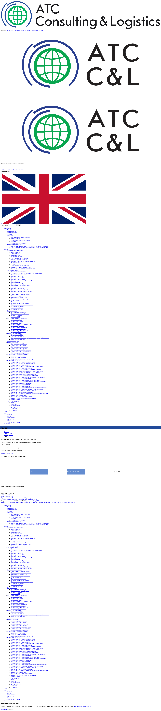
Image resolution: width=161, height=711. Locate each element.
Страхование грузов (13, 341)
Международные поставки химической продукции (25, 380)
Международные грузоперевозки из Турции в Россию (26, 273)
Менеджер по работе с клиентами (20, 240)
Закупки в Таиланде (16, 315)
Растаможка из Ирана (17, 309)
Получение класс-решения (18, 302)
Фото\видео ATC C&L (13, 422)
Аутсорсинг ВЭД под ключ (18, 357)
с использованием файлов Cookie (83, 706)
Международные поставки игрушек (21, 378)
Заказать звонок (5, 171)
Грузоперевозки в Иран (17, 288)
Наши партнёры (12, 232)
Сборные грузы (15, 255)
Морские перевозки (16, 256)
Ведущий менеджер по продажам (20, 237)
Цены (5, 411)
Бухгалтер (14, 241)
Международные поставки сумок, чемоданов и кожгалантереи (29, 387)
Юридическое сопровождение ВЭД (17, 354)
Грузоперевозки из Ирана (18, 279)
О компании (7, 228)
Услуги (6, 249)
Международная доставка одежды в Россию (23, 390)
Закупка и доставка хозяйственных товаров (23, 398)
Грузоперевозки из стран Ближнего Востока (23, 280)
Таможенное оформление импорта (21, 294)
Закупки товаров (12, 311)
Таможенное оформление (14, 293)
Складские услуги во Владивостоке (21, 350)
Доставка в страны (12, 286)
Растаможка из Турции (17, 306)
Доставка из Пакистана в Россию (20, 285)
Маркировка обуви (16, 320)
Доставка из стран (12, 270)
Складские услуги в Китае (18, 345)
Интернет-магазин (16, 407)
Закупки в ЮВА (15, 317)
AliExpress (14, 408)
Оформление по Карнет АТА (19, 297)
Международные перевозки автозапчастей (23, 362)
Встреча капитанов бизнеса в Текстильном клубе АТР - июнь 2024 (30, 246)
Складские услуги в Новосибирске (21, 351)
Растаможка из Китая (17, 308)
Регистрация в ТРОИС (17, 300)
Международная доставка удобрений (21, 383)
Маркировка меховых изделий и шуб (21, 324)
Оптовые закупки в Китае (18, 312)
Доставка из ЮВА (16, 282)
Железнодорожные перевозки (19, 258)
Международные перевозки (15, 250)
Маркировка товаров (18, 497)
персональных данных (66, 481)
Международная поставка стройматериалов (23, 374)
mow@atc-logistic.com (17, 169)
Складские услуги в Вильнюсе (19, 348)
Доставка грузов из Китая (18, 271)
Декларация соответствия (18, 339)
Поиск (18, 225)
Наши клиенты (11, 231)
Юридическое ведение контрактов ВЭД (22, 359)
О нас (9, 229)
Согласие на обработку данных (47, 502)
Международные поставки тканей (20, 365)
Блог (5, 413)
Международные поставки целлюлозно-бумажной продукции (28, 381)
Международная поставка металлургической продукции (27, 371)
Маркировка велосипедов (18, 329)
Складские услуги (12, 342)
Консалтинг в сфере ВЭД (18, 356)
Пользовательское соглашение (29, 502)
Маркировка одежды (17, 321)
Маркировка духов (16, 323)
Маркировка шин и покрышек (19, 330)
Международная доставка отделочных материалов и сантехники (29, 393)
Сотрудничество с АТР (14, 244)
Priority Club (35, 501)
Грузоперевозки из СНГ (17, 277)
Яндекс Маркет (15, 405)
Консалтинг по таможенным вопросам (22, 305)
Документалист (15, 238)
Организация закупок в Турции (20, 314)
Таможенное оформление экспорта (21, 296)
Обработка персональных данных (10, 502)
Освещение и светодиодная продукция (22, 392)
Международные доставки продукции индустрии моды (27, 366)
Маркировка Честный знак (18, 332)
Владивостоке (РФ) (37, 30)
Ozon (12, 402)
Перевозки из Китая (6, 497)
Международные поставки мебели (20, 386)
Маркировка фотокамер (17, 326)
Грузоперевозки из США (18, 276)
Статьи (9, 416)
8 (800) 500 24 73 (5, 169)
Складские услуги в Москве (19, 344)
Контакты (7, 423)
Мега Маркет (14, 410)
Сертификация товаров (14, 333)
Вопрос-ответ (11, 417)
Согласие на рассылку (62, 502)
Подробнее (4, 709)
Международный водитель (18, 243)
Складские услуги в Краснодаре (20, 353)
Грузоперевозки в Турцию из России (21, 291)
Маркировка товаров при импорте (17, 318)
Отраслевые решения (13, 360)
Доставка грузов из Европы (19, 274)
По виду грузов (15, 262)
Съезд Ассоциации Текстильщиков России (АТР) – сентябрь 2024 (29, 247)
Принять (10, 709)
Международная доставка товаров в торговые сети (25, 372)
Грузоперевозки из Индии (18, 283)
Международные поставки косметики (21, 368)
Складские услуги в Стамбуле (19, 347)
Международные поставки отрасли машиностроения (26, 369)
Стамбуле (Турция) (19, 30)
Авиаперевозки (15, 252)
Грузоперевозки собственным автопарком (23, 261)
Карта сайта (28, 501)
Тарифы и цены (15, 264)
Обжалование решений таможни (20, 303)
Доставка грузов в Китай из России (21, 290)
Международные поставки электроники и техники (25, 375)
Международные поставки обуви (20, 384)
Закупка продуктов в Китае (18, 395)
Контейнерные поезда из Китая (20, 265)
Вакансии (10, 235)
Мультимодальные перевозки (19, 259)
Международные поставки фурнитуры (22, 396)
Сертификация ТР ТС (17, 335)
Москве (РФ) (28, 30)
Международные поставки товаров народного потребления (28, 377)
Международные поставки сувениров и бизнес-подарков (27, 389)
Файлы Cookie (73, 502)
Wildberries (14, 404)
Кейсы (9, 420)
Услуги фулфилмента (13, 401)
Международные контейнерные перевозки (23, 268)
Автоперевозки (15, 253)
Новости (9, 414)
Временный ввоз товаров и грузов (20, 299)
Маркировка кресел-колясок (19, 327)
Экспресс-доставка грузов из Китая (21, 267)
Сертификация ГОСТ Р (17, 336)
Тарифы (34, 499)
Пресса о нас (11, 419)
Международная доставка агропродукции (23, 363)
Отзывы (9, 234)
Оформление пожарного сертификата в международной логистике (30, 338)
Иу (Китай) (10, 30)
